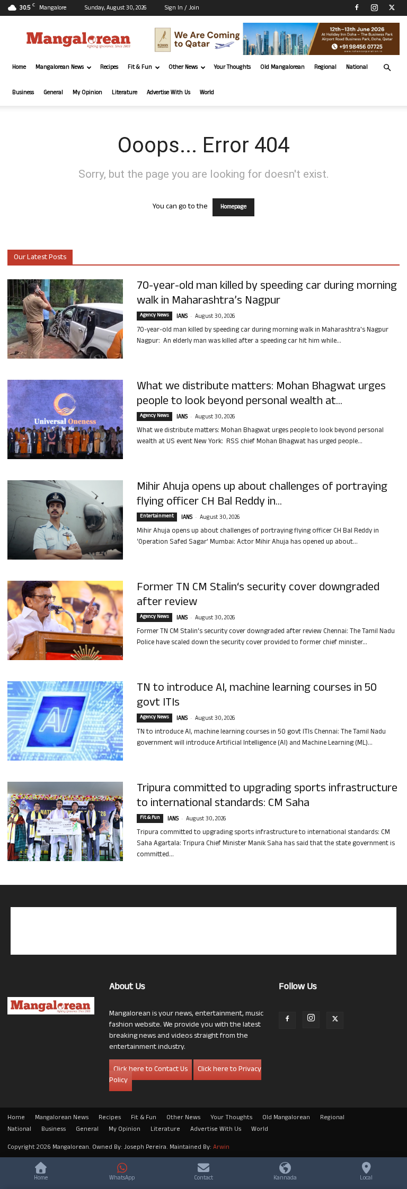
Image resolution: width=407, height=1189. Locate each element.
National (357, 67)
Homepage (233, 207)
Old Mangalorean (282, 67)
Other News (183, 67)
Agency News (154, 316)
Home (19, 67)
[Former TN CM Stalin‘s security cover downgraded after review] (65, 620)
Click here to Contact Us (150, 1070)
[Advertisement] (203, 931)
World (207, 93)
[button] (387, 68)
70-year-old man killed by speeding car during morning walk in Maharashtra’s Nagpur (267, 294)
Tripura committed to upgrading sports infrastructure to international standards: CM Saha (267, 796)
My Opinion (87, 93)
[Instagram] (374, 7)
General (53, 93)
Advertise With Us (168, 93)
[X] (392, 7)
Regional (325, 67)
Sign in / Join (182, 8)
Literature (124, 93)
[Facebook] (357, 7)
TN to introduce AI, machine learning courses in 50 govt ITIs (257, 696)
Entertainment (157, 517)
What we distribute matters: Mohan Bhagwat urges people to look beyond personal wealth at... (261, 394)
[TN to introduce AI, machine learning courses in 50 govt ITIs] (65, 721)
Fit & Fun (140, 67)
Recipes (109, 67)
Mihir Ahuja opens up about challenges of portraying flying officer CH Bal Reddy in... (262, 495)
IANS (182, 317)
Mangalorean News (60, 67)
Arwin (221, 1147)
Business (23, 93)
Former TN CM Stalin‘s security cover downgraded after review (258, 595)
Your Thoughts (232, 67)
